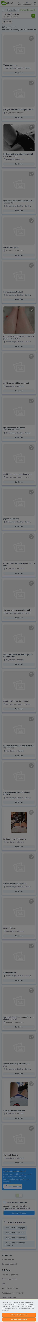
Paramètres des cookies (19, 1319)
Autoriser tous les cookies (18, 1315)
